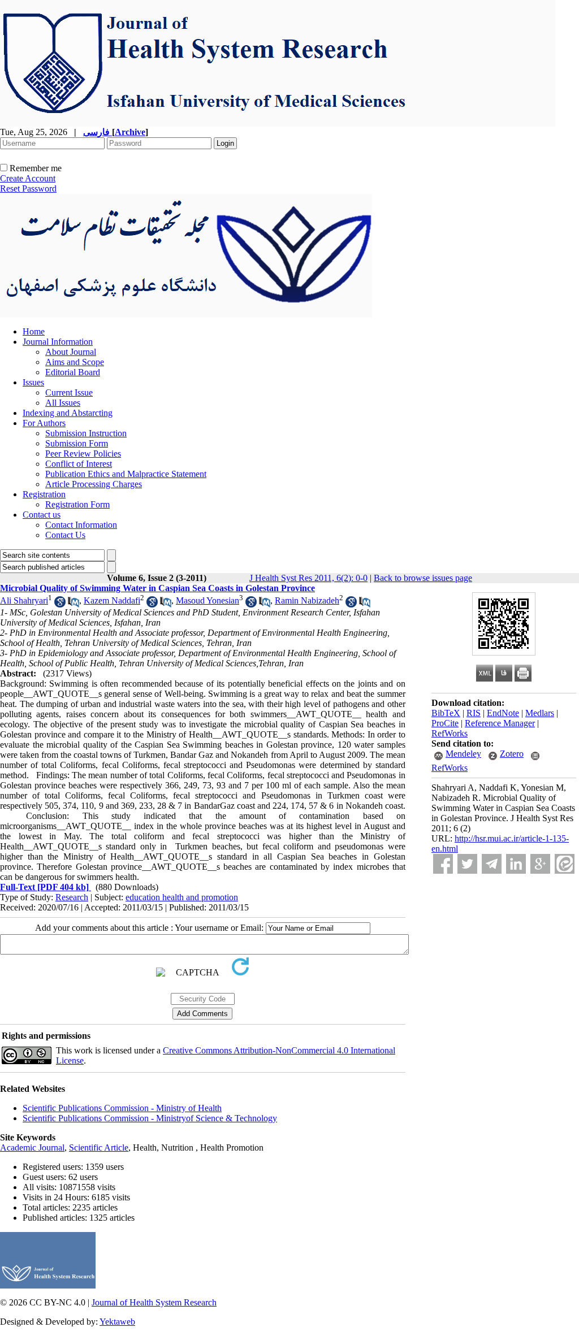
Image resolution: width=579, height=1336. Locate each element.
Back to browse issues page (423, 578)
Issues (33, 382)
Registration (44, 494)
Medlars (539, 713)
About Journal (70, 352)
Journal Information (58, 341)
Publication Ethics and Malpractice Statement (125, 474)
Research (71, 897)
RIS (473, 713)
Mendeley (463, 753)
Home (34, 331)
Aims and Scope (74, 362)
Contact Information (81, 525)
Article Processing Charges (93, 484)
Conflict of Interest (78, 464)
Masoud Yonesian (207, 600)
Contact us (42, 514)
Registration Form (77, 504)
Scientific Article (98, 1147)
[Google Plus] (540, 864)
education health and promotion (182, 897)
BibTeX (445, 713)
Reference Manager (500, 723)
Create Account (27, 178)
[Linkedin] (516, 864)
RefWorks (449, 733)
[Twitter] (467, 864)
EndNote (503, 713)
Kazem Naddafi (112, 600)
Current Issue (69, 392)
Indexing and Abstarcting (68, 413)
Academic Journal (32, 1147)
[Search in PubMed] (73, 604)
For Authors (44, 423)
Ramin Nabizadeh (307, 600)
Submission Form (76, 443)
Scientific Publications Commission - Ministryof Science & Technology (150, 1118)
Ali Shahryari (24, 600)
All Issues (62, 402)
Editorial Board (72, 372)
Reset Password (28, 188)
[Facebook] (443, 864)
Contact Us (65, 535)
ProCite (445, 723)
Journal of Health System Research (154, 1302)
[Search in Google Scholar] (60, 604)
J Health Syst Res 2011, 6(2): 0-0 (308, 578)
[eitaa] (564, 864)
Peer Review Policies (83, 453)
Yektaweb (117, 1321)
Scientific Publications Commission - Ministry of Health (122, 1108)
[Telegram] (492, 864)
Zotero (512, 753)
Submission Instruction (86, 433)
